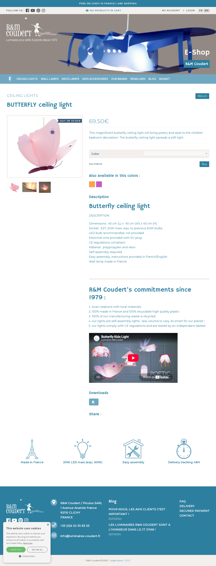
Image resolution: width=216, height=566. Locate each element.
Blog (152, 78)
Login (190, 10)
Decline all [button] (37, 549)
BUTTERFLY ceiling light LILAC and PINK (99, 184)
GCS (127, 560)
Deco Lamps (70, 78)
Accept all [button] (16, 549)
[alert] (27, 542)
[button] (26, 556)
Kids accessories (95, 78)
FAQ (182, 501)
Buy (204, 164)
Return (202, 96)
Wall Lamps (50, 78)
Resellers (137, 78)
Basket (164, 78)
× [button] (48, 525)
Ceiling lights (27, 78)
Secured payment (194, 511)
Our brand (119, 78)
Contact (186, 515)
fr (201, 10)
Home (9, 79)
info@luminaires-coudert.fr (80, 536)
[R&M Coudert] (31, 29)
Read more (28, 543)
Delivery (186, 506)
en (207, 10)
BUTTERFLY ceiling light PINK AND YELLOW (92, 184)
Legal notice (116, 560)
